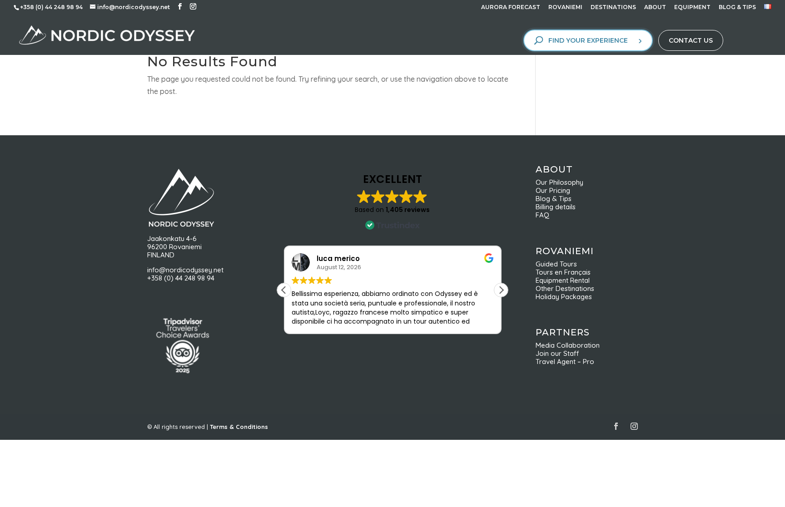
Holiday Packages (564, 296)
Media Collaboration (568, 345)
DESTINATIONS (613, 7)
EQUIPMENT (692, 7)
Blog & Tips (556, 198)
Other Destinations (565, 288)
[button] (501, 290)
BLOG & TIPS (737, 7)
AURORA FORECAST (510, 7)
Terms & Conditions (239, 426)
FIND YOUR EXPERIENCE (588, 40)
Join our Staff (557, 353)
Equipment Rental (563, 280)
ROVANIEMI (565, 7)
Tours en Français (563, 272)
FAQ (542, 215)
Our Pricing (556, 190)
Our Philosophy (563, 182)
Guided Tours (556, 264)
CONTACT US (691, 40)
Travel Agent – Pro (565, 361)
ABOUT (655, 7)
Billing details (556, 206)
